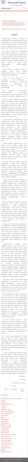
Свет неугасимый (6, 440)
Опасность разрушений (7, 411)
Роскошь (3, 402)
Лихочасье (4, 408)
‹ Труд (5, 389)
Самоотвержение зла (7, 404)
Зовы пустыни (5, 423)
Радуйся (3, 449)
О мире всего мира (6, 427)
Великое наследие (6, 425)
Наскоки (3, 400)
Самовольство (5, 430)
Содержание (13, 389)
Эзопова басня (5, 419)
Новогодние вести (6, 447)
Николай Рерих (17, 3)
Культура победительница (8, 434)
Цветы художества (6, 413)
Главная (4, 21)
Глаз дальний (4, 428)
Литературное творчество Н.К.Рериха (12, 23)
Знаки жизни (4, 415)
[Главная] (3, 4)
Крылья (3, 417)
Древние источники (6, 451)
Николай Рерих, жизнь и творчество (13, 459)
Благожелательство (6, 438)
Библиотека (11, 21)
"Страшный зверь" (6, 442)
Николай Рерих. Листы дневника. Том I (13, 25)
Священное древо (6, 409)
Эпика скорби (5, 432)
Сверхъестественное (7, 444)
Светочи (3, 406)
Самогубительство (6, 436)
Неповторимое (5, 446)
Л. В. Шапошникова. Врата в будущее (11, 398)
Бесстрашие (4, 421)
